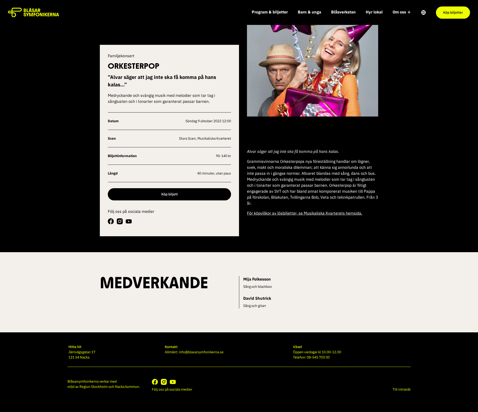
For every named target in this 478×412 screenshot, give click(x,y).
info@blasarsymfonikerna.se (201, 352)
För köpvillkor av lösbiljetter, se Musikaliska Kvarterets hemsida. (304, 213)
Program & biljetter (270, 11)
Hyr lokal (374, 11)
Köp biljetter (453, 12)
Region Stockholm (93, 386)
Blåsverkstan (343, 11)
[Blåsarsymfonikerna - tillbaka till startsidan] (33, 12)
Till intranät (402, 389)
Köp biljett (169, 194)
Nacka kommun (127, 386)
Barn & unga (309, 11)
